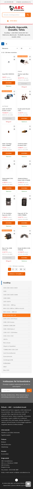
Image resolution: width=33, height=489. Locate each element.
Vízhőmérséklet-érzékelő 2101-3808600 (23, 144)
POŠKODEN (6, 363)
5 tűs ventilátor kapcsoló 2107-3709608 (7, 214)
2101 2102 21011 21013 (10, 288)
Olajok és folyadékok (9, 346)
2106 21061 (6, 298)
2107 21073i (7, 301)
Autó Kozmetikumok (9, 353)
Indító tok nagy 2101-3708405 (7, 144)
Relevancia (10, 48)
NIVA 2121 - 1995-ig (9, 305)
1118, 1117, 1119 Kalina (10, 332)
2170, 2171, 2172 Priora (10, 319)
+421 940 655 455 (8, 2)
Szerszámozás (7, 356)
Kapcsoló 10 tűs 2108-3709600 (23, 214)
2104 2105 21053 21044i (10, 294)
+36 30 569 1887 (14, 470)
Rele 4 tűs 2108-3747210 (7, 249)
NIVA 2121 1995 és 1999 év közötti (13, 308)
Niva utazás (6, 343)
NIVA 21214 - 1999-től (10, 312)
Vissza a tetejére (17, 274)
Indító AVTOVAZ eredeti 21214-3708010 (7, 109)
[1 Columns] (6, 43)
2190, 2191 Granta (8, 322)
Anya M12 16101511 (8, 74)
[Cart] (28, 484)
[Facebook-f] (16, 480)
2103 (4, 291)
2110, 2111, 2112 (8, 336)
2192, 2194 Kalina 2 (9, 329)
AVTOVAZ (5, 106)
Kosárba (9, 83)
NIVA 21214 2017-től (9, 315)
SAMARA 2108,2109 (9, 325)
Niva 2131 (6, 370)
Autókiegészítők (8, 360)
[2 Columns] (2, 43)
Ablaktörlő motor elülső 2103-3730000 (24, 179)
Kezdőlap (6, 283)
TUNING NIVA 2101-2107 (10, 349)
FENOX (20, 71)
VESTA (5, 339)
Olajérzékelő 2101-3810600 (7, 179)
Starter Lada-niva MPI (23, 75)
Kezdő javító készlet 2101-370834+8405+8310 (24, 109)
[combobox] (13, 15)
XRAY (5, 367)
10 (21, 269)
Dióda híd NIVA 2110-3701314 (24, 249)
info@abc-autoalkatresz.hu (23, 2)
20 (26, 48)
